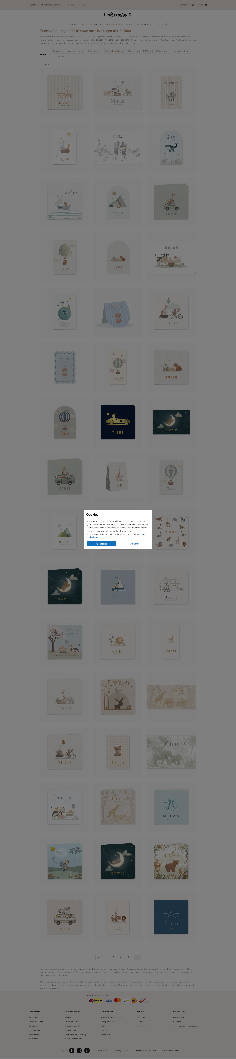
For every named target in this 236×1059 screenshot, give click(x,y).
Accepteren (101, 543)
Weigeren (134, 543)
